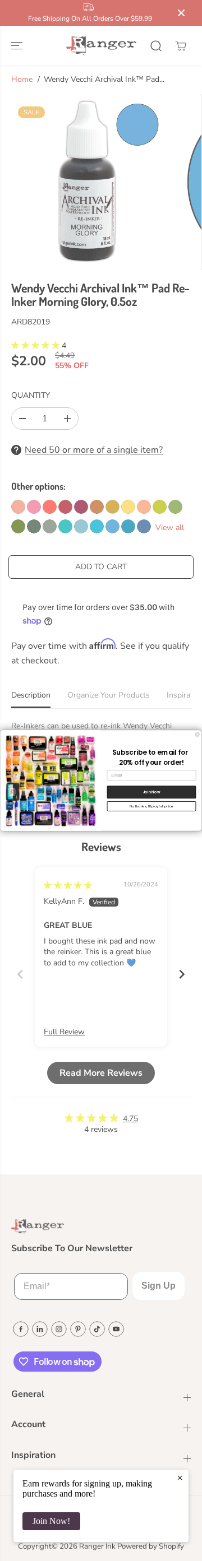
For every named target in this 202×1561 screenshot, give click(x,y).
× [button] (180, 1477)
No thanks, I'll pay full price (151, 806)
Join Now (151, 792)
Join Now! (51, 1521)
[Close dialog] (197, 734)
